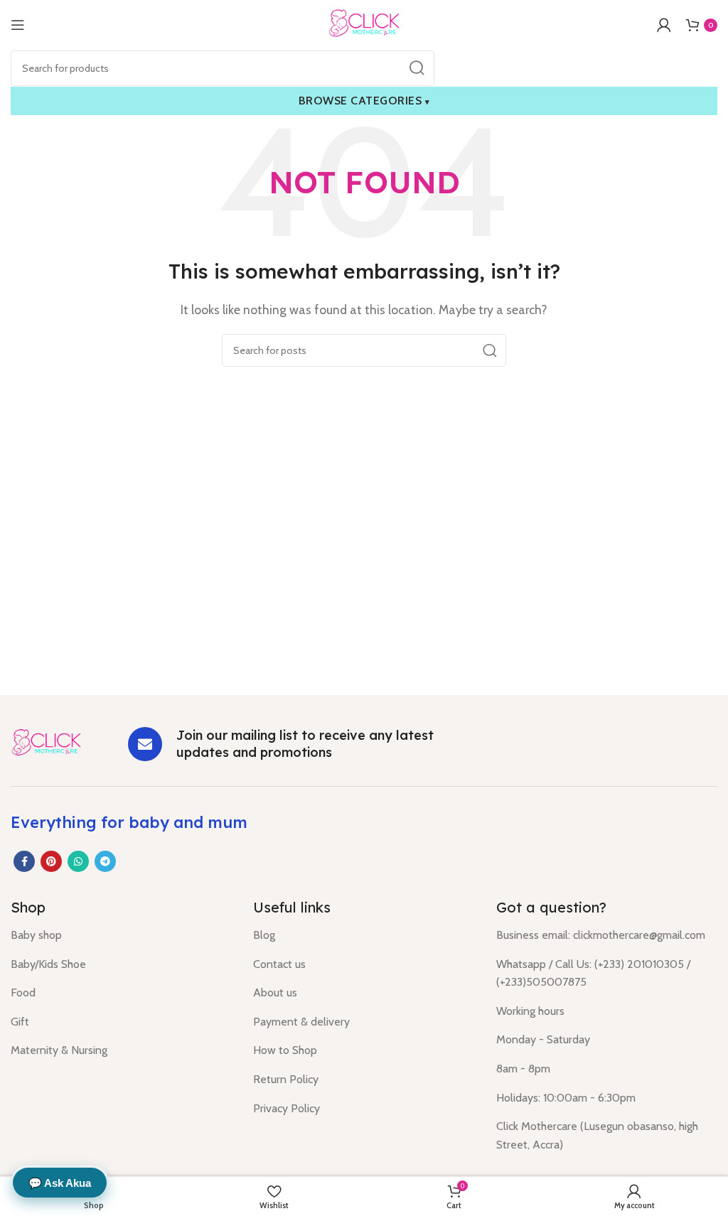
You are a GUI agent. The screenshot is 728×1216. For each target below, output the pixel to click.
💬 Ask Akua (59, 1183)
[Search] (416, 68)
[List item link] (121, 935)
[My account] (664, 25)
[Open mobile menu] (18, 25)
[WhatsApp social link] (78, 861)
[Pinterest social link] (51, 861)
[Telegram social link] (105, 861)
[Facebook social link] (24, 861)
